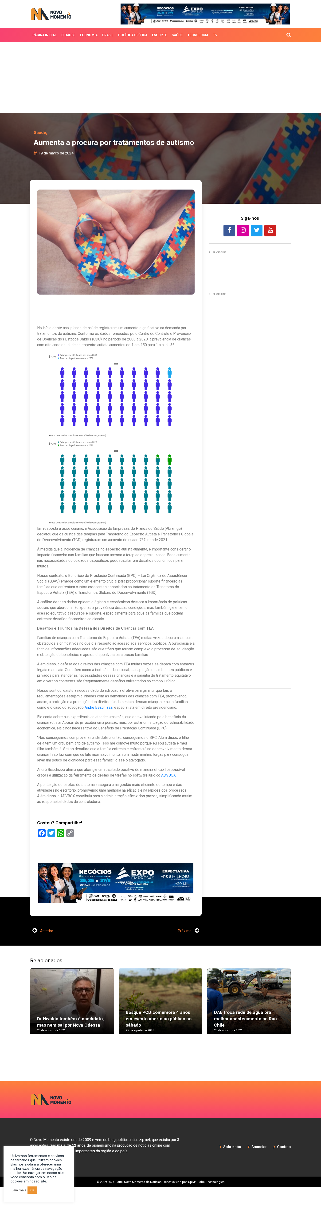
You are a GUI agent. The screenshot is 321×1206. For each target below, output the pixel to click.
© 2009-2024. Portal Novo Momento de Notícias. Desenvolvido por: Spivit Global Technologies (160, 1200)
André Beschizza (99, 707)
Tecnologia (197, 35)
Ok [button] (32, 1190)
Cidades (68, 35)
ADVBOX (168, 775)
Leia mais (19, 1190)
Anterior (46, 949)
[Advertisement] (160, 77)
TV (215, 35)
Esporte (159, 35)
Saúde (177, 35)
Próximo (185, 949)
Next (298, 1024)
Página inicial (44, 35)
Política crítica (132, 35)
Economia (89, 35)
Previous (23, 1024)
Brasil (108, 35)
